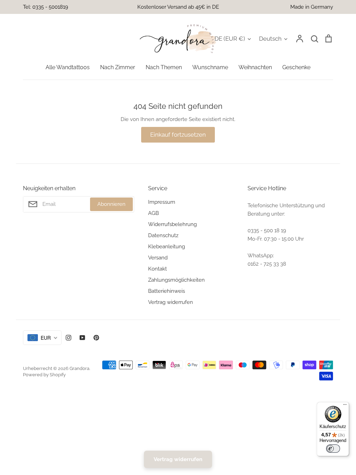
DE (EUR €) (230, 38)
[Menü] (345, 406)
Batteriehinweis (166, 291)
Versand (158, 258)
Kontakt (157, 269)
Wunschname (210, 67)
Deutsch (270, 38)
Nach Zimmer (117, 67)
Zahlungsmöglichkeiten (176, 280)
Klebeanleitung (166, 246)
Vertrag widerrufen (170, 302)
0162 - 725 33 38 (267, 264)
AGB (153, 213)
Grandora (79, 368)
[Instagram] (68, 338)
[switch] (333, 448)
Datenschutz (163, 235)
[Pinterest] (96, 338)
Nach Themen (164, 67)
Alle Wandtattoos (68, 67)
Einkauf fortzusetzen (178, 134)
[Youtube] (82, 338)
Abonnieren (111, 204)
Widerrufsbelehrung (172, 224)
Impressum (161, 202)
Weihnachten (255, 67)
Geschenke (296, 67)
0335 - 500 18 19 (267, 230)
